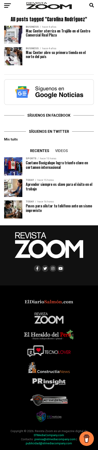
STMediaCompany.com (49, 435)
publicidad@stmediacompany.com (49, 443)
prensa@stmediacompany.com (55, 439)
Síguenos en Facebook (48, 115)
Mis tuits (11, 139)
